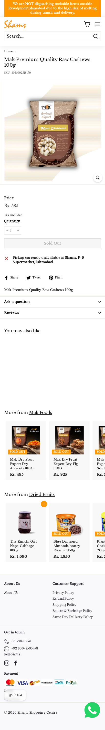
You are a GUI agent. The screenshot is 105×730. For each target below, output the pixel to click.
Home (8, 51)
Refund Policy (63, 598)
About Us (11, 593)
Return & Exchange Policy (72, 611)
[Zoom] (97, 177)
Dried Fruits (42, 494)
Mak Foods (40, 412)
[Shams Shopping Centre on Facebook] (15, 663)
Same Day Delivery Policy (72, 617)
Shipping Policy (64, 605)
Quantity (12, 221)
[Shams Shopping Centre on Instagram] (6, 663)
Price (9, 198)
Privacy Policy (63, 593)
